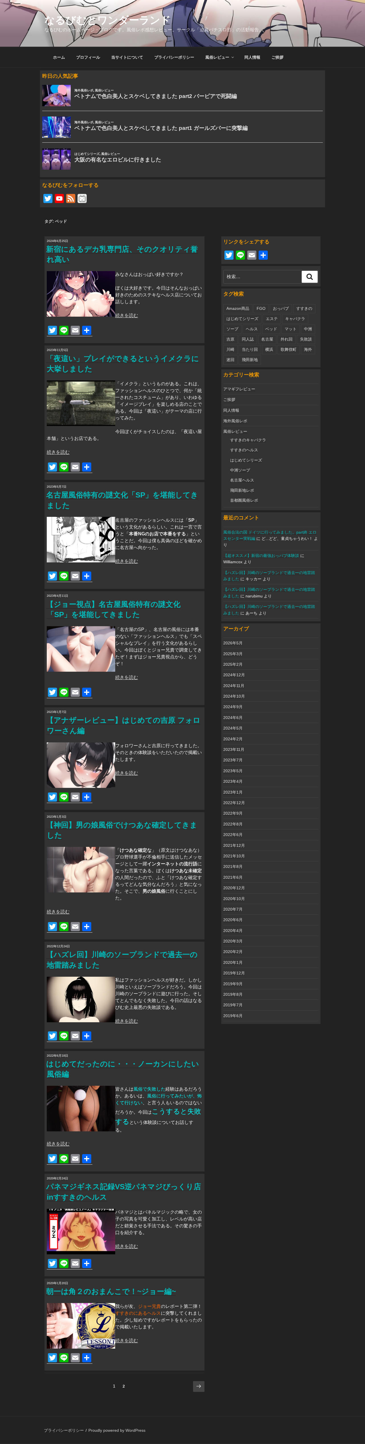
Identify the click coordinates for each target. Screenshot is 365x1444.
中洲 (308, 329)
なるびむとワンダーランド (107, 20)
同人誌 (248, 339)
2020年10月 (234, 898)
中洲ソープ (240, 470)
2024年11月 (233, 685)
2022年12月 (234, 802)
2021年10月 (234, 856)
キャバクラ (295, 318)
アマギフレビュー (239, 389)
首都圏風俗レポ (244, 500)
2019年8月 (233, 994)
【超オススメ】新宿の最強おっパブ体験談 (261, 555)
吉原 (230, 339)
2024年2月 (233, 739)
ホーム (59, 57)
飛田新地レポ (242, 490)
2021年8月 (233, 866)
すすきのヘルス (244, 450)
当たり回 (250, 349)
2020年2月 (233, 951)
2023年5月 (233, 771)
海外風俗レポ (235, 421)
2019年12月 (234, 973)
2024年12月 (234, 675)
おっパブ (281, 308)
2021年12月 (234, 845)
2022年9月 (233, 813)
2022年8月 (233, 824)
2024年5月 (233, 728)
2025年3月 (233, 654)
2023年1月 (233, 792)
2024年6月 (233, 717)
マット (291, 329)
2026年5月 (233, 643)
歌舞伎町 (289, 349)
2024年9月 (233, 706)
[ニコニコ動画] (82, 199)
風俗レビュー (217, 57)
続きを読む (126, 315)
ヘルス (252, 329)
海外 (308, 349)
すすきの (304, 308)
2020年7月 (233, 909)
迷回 (230, 359)
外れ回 (287, 339)
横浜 (269, 349)
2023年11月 (233, 749)
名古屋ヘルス (242, 480)
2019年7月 (233, 1005)
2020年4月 (233, 930)
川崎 (230, 349)
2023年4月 (233, 781)
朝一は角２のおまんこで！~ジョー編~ (111, 1291)
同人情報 (252, 57)
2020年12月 (234, 888)
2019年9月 (233, 984)
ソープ (232, 329)
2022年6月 (233, 834)
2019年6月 (233, 1015)
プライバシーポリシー (174, 57)
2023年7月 (233, 760)
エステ (272, 318)
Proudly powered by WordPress (116, 1430)
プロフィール (88, 57)
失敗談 (306, 339)
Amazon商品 (237, 308)
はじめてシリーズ (242, 318)
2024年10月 (234, 696)
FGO (261, 308)
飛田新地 (250, 359)
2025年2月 (233, 664)
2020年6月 (233, 919)
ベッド (271, 329)
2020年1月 (233, 962)
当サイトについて (127, 57)
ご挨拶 (277, 57)
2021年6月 (233, 877)
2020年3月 (233, 941)
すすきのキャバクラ (248, 440)
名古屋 (267, 339)
